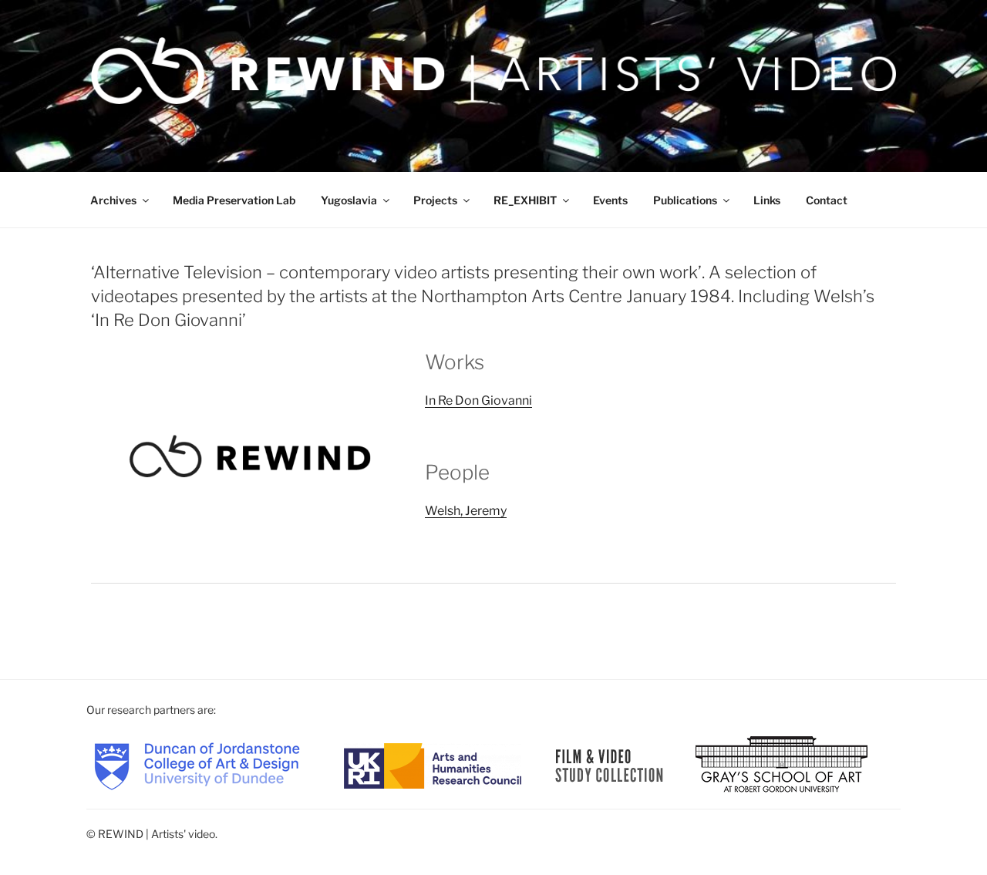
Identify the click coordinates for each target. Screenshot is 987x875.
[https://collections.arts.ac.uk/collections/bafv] (609, 764)
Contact (826, 200)
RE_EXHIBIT (525, 200)
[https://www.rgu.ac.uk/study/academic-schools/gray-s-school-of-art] (781, 764)
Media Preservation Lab (234, 200)
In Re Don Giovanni (478, 400)
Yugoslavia (349, 200)
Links (766, 200)
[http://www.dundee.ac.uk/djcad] (197, 764)
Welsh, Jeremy (466, 510)
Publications (685, 200)
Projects (435, 200)
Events (610, 200)
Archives (113, 200)
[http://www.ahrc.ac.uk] (432, 764)
